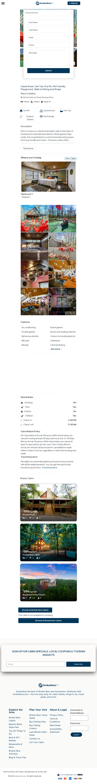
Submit (48, 70)
